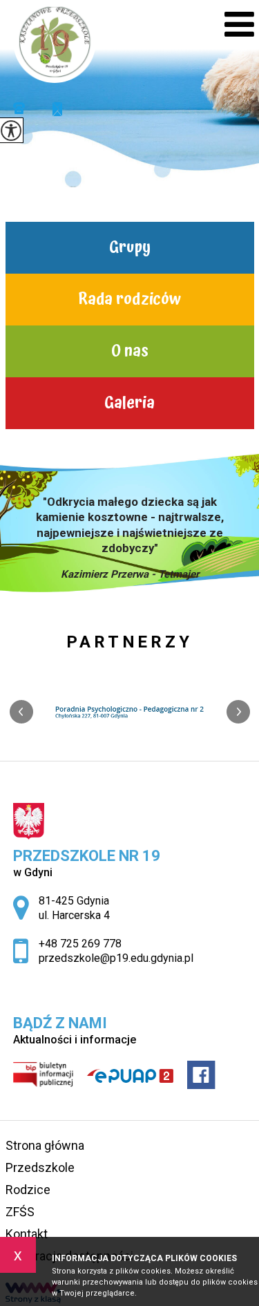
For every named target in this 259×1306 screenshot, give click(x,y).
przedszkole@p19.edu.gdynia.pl (50, 109)
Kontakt (27, 1234)
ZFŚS (20, 1211)
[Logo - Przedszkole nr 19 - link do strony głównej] (54, 41)
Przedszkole (40, 1167)
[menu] (239, 24)
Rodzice (28, 1189)
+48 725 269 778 (24, 109)
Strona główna (45, 1145)
